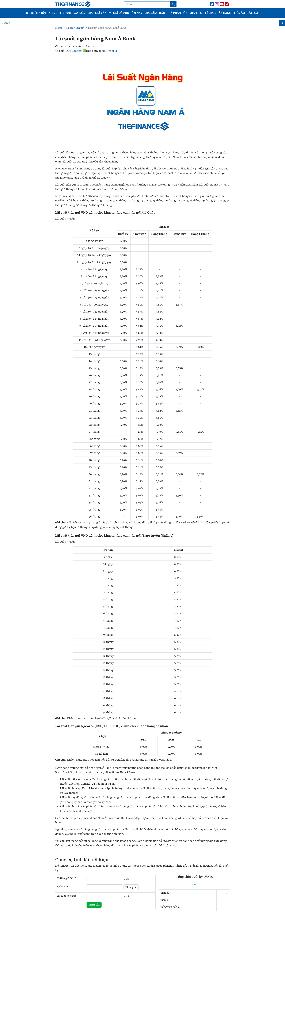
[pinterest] (227, 4)
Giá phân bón (177, 12)
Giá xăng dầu (155, 12)
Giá (90, 12)
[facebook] (212, 4)
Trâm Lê (112, 50)
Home (58, 27)
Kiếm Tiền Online (44, 12)
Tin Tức (65, 12)
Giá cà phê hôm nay (127, 12)
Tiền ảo (239, 12)
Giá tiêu (196, 12)
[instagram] (217, 4)
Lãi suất (253, 12)
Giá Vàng (102, 12)
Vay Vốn (79, 12)
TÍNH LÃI (94, 904)
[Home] (27, 13)
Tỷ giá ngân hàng (218, 12)
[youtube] (222, 4)
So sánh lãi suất (75, 27)
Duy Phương (74, 50)
